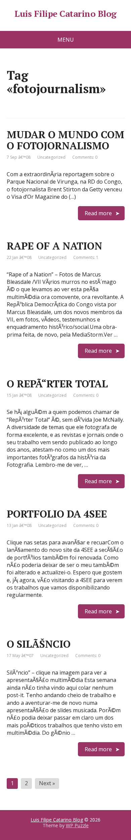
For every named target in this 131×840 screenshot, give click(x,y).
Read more (98, 213)
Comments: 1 (85, 257)
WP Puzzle (77, 825)
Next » (47, 783)
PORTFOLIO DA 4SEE (57, 514)
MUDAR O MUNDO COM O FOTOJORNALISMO (65, 140)
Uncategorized (51, 157)
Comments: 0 (84, 157)
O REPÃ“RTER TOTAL (57, 383)
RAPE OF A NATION (54, 246)
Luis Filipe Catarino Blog (65, 13)
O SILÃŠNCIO (39, 644)
